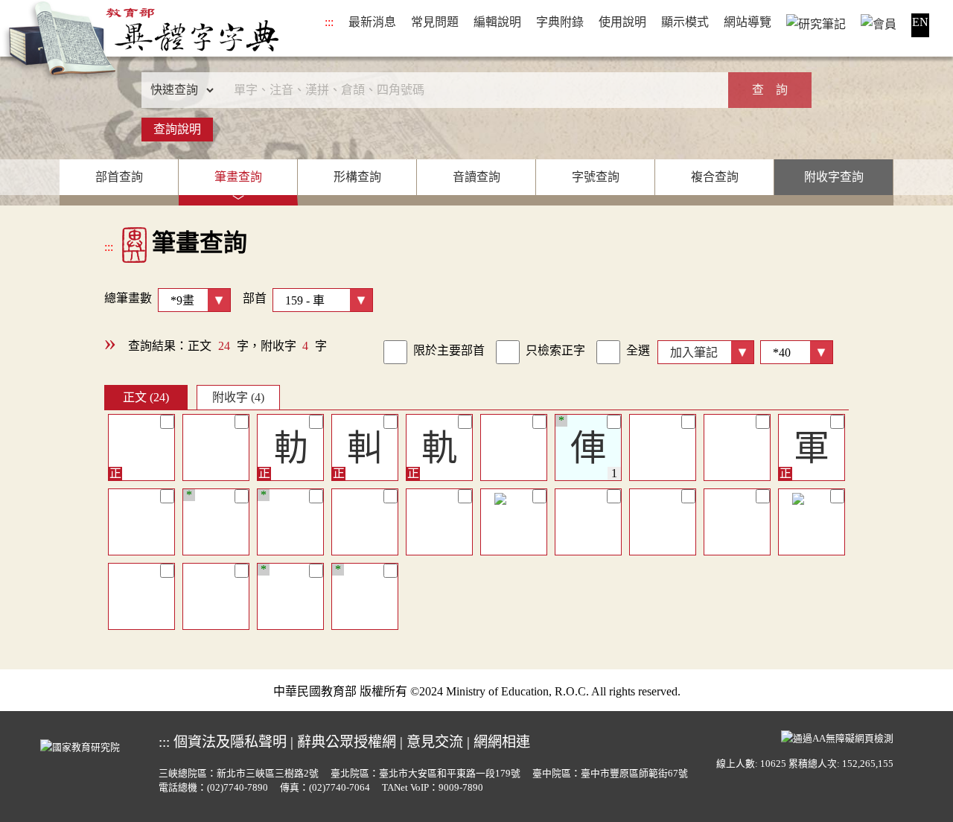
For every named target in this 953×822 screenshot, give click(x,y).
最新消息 (372, 22)
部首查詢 (119, 177)
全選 (638, 350)
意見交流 (435, 742)
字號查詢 (595, 177)
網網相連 (502, 742)
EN (920, 22)
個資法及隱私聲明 (230, 742)
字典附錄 (560, 22)
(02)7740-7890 (237, 788)
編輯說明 (497, 22)
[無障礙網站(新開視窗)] (837, 736)
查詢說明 (177, 129)
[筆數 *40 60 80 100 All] (793, 351)
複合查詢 (715, 177)
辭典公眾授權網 (346, 742)
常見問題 (435, 22)
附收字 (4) (238, 397)
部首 (255, 298)
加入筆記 (694, 352)
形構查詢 (357, 177)
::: (329, 22)
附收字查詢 (834, 177)
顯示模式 (685, 22)
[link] (395, 352)
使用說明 (622, 22)
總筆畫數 (128, 298)
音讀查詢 (476, 177)
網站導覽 (747, 22)
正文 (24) (146, 397)
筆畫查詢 (238, 177)
